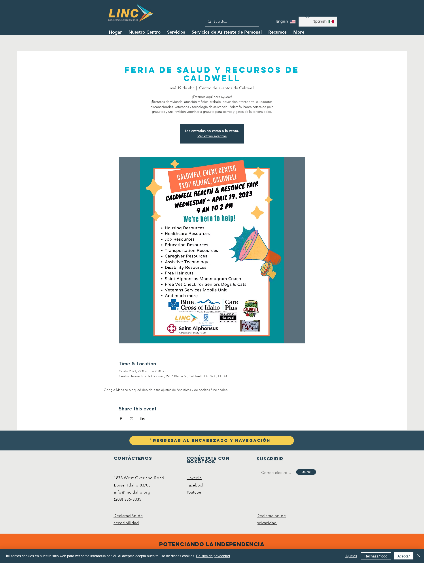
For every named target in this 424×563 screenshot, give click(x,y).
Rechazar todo (375, 556)
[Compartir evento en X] (132, 418)
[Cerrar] (418, 555)
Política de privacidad (213, 555)
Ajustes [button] (351, 555)
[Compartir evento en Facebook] (121, 418)
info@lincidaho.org (132, 492)
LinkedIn (194, 477)
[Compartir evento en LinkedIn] (142, 418)
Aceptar (404, 556)
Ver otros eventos (212, 136)
